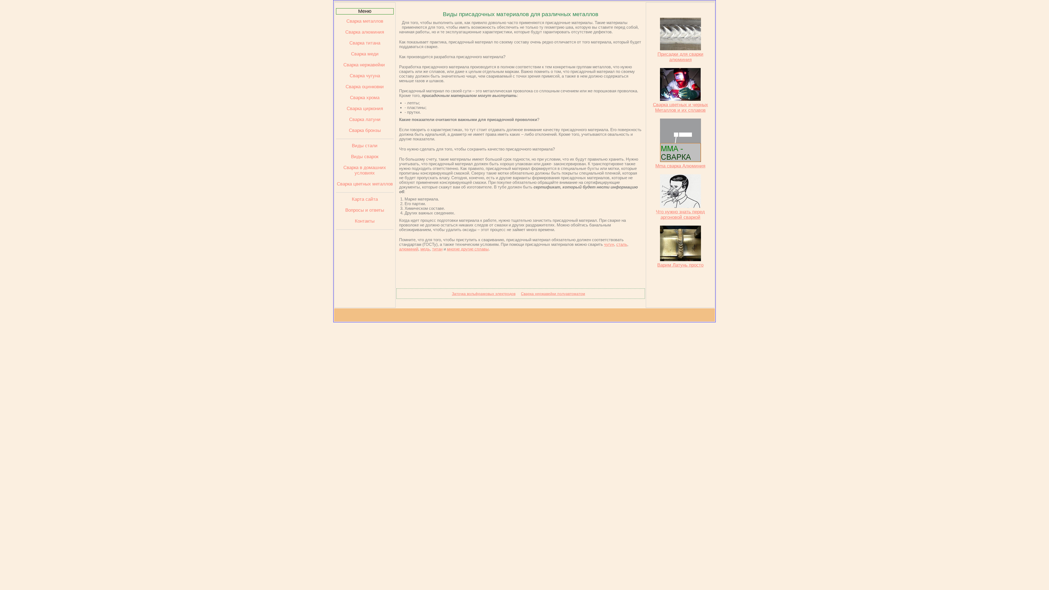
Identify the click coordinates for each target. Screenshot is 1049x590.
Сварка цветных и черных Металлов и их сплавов (680, 107)
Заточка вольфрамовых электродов (483, 293)
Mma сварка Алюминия (680, 166)
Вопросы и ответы (364, 210)
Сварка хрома (364, 97)
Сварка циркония (365, 108)
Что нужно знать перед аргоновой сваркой (680, 214)
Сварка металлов (364, 21)
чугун (609, 244)
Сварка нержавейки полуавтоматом (553, 293)
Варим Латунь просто (680, 265)
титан (437, 249)
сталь (621, 244)
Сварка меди (365, 54)
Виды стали (365, 145)
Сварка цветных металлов (365, 184)
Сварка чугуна (365, 75)
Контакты (365, 221)
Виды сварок (364, 156)
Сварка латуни (365, 119)
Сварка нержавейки (364, 64)
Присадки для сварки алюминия (680, 57)
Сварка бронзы (365, 130)
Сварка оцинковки (365, 86)
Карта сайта (365, 199)
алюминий (408, 249)
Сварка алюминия (364, 32)
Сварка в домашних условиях (364, 170)
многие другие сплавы (468, 249)
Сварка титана (364, 43)
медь (425, 249)
